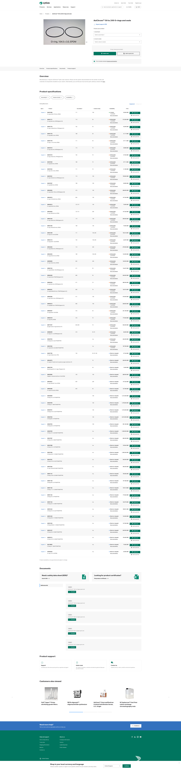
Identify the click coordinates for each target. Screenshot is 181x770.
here (104, 81)
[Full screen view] (86, 42)
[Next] (169, 697)
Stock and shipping (114, 115)
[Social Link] (132, 737)
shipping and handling (112, 61)
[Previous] (12, 697)
